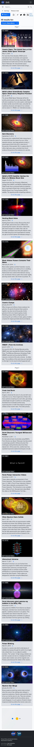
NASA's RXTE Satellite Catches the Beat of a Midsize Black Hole (15, 177)
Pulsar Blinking (8, 644)
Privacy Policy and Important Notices (9, 739)
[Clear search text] (28, 7)
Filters (5, 15)
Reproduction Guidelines (6, 740)
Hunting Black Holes (10, 218)
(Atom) (31, 15)
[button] (17, 23)
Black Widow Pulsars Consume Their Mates (16, 261)
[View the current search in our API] (13, 15)
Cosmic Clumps (8, 303)
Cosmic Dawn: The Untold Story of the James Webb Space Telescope (17, 50)
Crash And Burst (8, 390)
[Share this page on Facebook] (24, 15)
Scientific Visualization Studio (7, 2)
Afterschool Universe (10, 559)
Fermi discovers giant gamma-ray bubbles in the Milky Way (15, 602)
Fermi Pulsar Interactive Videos (14, 475)
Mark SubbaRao (11, 743)
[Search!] (31, 7)
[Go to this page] (17, 38)
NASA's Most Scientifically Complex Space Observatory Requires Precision (17, 93)
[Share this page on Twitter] (21, 15)
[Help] (2, 7)
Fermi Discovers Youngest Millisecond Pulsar (17, 434)
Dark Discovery (8, 134)
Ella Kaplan (9, 744)
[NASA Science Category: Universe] (12, 54)
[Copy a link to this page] (17, 14)
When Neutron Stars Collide (12, 517)
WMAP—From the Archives (12, 345)
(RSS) (30, 14)
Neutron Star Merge (9, 686)
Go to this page (15, 68)
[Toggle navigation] (30, 2)
